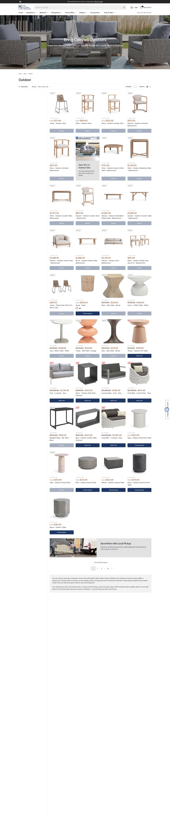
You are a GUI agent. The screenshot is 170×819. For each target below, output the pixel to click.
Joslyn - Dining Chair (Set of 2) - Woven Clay (61, 306)
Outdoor (30, 73)
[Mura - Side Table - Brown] (114, 286)
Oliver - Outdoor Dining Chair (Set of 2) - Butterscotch (138, 262)
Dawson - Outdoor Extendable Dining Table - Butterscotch (112, 217)
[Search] (124, 7)
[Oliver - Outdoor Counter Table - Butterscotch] (62, 196)
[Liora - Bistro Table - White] (62, 331)
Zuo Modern (105, 300)
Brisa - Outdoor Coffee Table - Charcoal (86, 439)
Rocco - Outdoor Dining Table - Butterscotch (87, 262)
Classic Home (53, 118)
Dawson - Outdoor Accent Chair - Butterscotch (61, 262)
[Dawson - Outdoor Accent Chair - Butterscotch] (62, 241)
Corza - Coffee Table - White (138, 305)
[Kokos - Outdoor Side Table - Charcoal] (88, 374)
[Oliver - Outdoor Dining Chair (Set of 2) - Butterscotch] (140, 241)
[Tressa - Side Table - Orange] (88, 331)
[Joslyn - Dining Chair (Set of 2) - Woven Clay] (62, 286)
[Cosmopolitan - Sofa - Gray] (114, 374)
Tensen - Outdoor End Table (138, 351)
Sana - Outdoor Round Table (60, 482)
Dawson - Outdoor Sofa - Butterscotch (111, 262)
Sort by (34, 86)
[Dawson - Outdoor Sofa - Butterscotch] (114, 241)
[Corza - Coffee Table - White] (140, 286)
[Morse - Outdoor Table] (62, 508)
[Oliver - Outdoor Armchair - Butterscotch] (62, 149)
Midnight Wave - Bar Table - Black (60, 439)
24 (108, 568)
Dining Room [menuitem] (55, 13)
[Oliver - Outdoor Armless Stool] (114, 104)
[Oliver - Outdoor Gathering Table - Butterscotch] (140, 149)
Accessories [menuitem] (94, 13)
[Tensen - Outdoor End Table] (140, 331)
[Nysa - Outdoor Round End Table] (140, 418)
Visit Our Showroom (144, 13)
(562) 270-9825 (99, 1)
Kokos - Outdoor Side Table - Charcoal (86, 394)
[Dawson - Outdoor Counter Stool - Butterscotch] (88, 196)
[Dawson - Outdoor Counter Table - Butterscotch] (140, 196)
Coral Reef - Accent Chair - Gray (139, 393)
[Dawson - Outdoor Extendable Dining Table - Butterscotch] (114, 196)
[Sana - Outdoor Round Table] (62, 463)
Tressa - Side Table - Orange (86, 351)
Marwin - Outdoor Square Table (113, 482)
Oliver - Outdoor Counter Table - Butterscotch (61, 217)
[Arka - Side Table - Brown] (114, 331)
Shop (25, 73)
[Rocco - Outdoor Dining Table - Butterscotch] (88, 241)
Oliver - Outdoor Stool (84, 123)
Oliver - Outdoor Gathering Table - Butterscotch (139, 169)
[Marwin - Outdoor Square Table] (114, 463)
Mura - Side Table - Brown (111, 305)
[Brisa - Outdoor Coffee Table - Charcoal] (88, 418)
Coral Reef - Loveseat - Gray (112, 438)
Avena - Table (80, 305)
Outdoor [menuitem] (82, 13)
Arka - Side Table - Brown (111, 351)
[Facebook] (20, 1)
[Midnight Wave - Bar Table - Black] (62, 418)
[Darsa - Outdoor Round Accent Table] (140, 463)
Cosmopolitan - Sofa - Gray (111, 393)
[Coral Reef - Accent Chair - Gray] (140, 374)
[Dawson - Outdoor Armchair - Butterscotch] (140, 104)
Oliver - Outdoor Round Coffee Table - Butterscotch (113, 169)
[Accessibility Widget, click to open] (167, 409)
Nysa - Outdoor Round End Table (139, 438)
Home (20, 73)
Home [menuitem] (21, 13)
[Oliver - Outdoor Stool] (88, 104)
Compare (128, 86)
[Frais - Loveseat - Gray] (62, 374)
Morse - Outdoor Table (58, 527)
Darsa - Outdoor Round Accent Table (139, 484)
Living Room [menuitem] (30, 13)
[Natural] (77, 308)
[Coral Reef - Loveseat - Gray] (114, 418)
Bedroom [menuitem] (43, 13)
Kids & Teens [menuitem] (108, 13)
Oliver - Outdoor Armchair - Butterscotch (59, 169)
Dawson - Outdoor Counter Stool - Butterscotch (87, 217)
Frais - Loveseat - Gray (58, 393)
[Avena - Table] (88, 286)
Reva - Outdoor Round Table (86, 482)
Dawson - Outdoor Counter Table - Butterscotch (139, 217)
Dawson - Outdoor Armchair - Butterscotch (138, 124)
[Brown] (80, 308)
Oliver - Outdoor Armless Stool (113, 123)
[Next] (112, 568)
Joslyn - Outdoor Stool (58, 123)
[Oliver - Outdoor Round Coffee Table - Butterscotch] (114, 149)
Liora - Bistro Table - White (59, 351)
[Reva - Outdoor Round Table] (88, 463)
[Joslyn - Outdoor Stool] (62, 104)
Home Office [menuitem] (69, 13)
